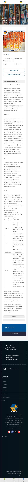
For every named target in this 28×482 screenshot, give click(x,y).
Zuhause (4, 381)
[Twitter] (15, 432)
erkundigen (13, 70)
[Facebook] (12, 432)
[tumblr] (9, 432)
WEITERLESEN (14, 333)
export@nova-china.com (12, 369)
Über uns (4, 387)
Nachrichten (5, 394)
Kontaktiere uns (5, 397)
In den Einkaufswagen (13, 74)
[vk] (19, 432)
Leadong (18, 475)
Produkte (4, 384)
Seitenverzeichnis (17, 473)
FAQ (3, 400)
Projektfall (4, 390)
